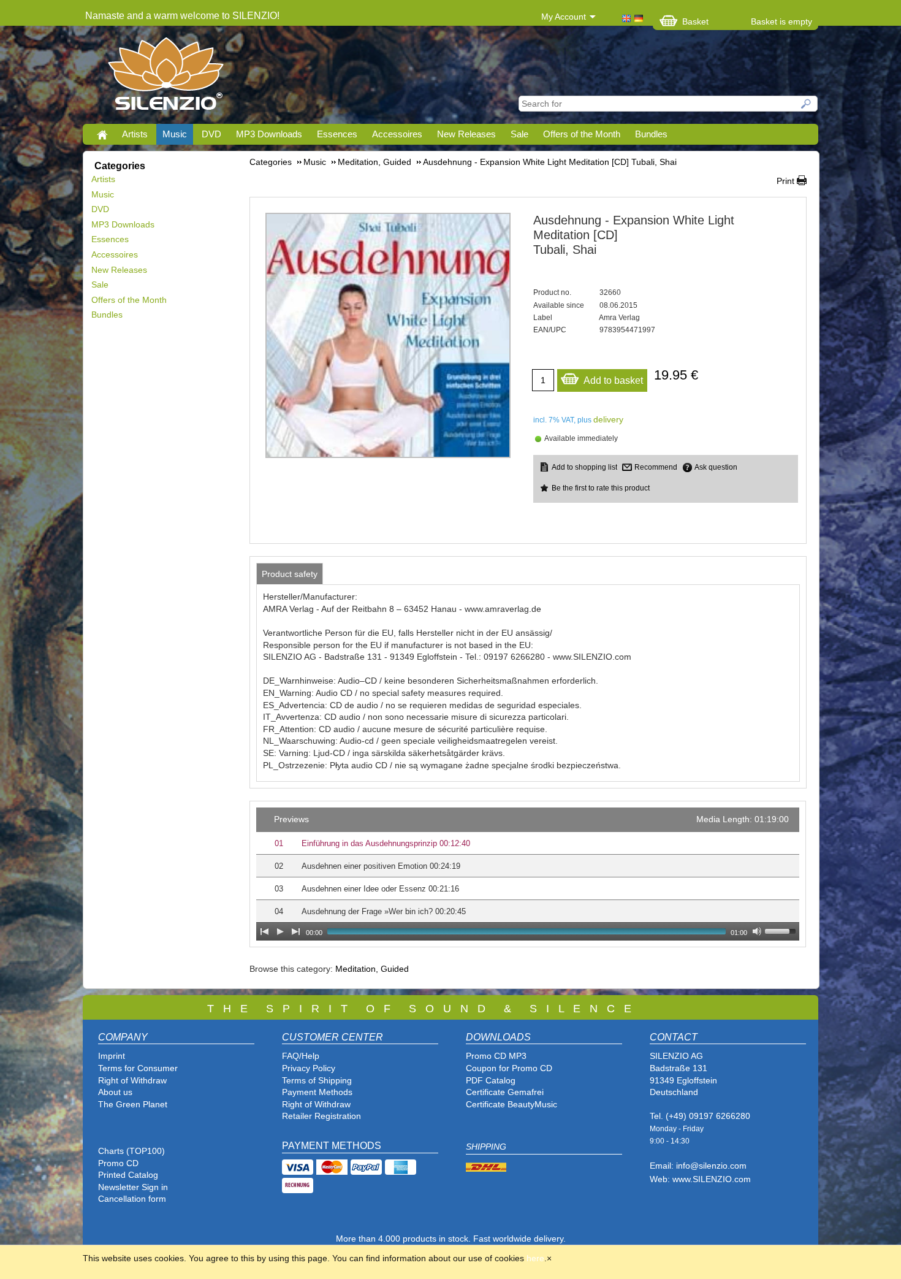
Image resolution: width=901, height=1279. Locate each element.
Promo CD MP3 (496, 1056)
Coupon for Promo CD (509, 1068)
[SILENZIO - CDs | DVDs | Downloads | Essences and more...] (166, 77)
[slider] (782, 930)
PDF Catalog (490, 1080)
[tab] (289, 574)
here (535, 1258)
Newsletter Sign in (133, 1187)
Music (174, 134)
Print (785, 181)
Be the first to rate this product (601, 488)
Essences (337, 134)
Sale (519, 134)
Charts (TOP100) (131, 1151)
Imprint (111, 1056)
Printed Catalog (128, 1175)
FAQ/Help (300, 1056)
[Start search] (806, 103)
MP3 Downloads (269, 134)
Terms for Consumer (138, 1068)
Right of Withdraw (132, 1080)
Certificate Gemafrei (505, 1092)
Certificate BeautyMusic (511, 1104)
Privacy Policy (308, 1068)
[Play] (280, 931)
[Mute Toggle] (757, 931)
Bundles (651, 134)
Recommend (655, 467)
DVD (211, 134)
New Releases (466, 134)
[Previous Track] (264, 931)
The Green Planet (132, 1104)
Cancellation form (133, 1199)
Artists (135, 134)
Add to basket (613, 380)
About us (115, 1092)
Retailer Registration (321, 1116)
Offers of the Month (581, 134)
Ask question (715, 467)
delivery (608, 419)
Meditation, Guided (372, 969)
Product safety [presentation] (289, 574)
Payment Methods (317, 1092)
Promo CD (118, 1163)
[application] (527, 874)
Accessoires (397, 134)
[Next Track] (296, 931)
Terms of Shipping (317, 1080)
